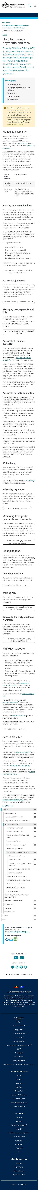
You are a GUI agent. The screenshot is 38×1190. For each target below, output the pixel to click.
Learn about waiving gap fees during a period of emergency (19, 608)
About (4, 919)
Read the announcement (15, 124)
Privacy (19, 1079)
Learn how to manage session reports (17, 302)
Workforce (8, 908)
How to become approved (15, 828)
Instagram (18, 1144)
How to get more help (13, 891)
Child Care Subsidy (10, 813)
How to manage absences (15, 848)
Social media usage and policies (19, 1133)
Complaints (19, 1129)
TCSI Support (18, 1037)
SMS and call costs (19, 1099)
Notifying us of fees (14, 96)
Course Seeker (18, 1057)
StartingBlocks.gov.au (10, 702)
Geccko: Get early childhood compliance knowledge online (17, 896)
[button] (35, 809)
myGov (18, 1022)
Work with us (19, 1167)
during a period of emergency (20, 766)
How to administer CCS (12, 824)
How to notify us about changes (17, 876)
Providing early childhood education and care (16, 25)
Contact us (19, 1117)
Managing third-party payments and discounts (20, 864)
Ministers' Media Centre (18, 1125)
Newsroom (19, 1121)
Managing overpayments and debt (19, 869)
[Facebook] (12, 967)
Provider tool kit (9, 912)
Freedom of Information (19, 1095)
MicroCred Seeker (18, 1061)
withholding (30, 481)
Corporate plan (19, 1171)
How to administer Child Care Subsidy (13, 28)
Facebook (18, 1140)
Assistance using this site (19, 1102)
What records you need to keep (16, 884)
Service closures (13, 99)
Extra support (9, 904)
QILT (18, 1049)
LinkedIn (18, 1148)
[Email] (25, 967)
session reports (24, 143)
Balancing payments (15, 873)
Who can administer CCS (14, 832)
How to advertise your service (16, 887)
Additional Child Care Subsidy (14, 817)
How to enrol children (13, 841)
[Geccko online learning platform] (15, 939)
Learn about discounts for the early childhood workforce (19, 640)
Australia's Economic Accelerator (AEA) (18, 1045)
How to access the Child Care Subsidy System (18, 836)
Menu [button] (34, 6)
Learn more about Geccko (13, 729)
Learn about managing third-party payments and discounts (19, 542)
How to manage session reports (17, 845)
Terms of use (19, 1091)
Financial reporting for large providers (18, 880)
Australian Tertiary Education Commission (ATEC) (18, 1064)
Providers (5, 809)
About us (19, 1163)
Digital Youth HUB (18, 1033)
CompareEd (18, 1053)
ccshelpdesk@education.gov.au (19, 932)
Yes (16, 958)
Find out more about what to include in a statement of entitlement (19, 272)
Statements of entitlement (17, 856)
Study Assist (18, 1030)
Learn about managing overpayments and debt (19, 332)
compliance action (18, 716)
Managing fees (12, 93)
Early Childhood (6, 22)
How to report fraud (19, 1137)
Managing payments (14, 85)
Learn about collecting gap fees (15, 585)
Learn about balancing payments (15, 508)
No (22, 958)
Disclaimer (19, 1083)
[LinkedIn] (16, 967)
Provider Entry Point (23, 752)
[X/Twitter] (21, 967)
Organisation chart (19, 1175)
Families (5, 915)
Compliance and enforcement (14, 901)
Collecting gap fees (15, 859)
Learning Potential (18, 1041)
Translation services (19, 1106)
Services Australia (18, 1026)
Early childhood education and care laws (17, 820)
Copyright (19, 1087)
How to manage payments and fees (18, 852)
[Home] (12, 5)
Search (19, 1075)
